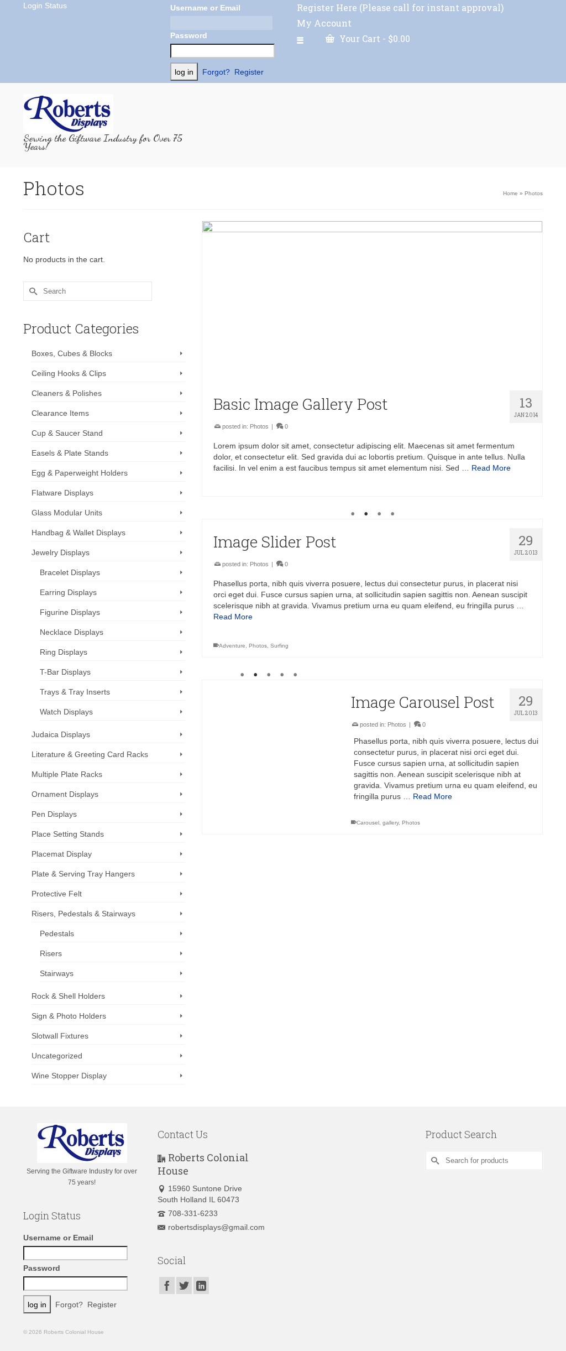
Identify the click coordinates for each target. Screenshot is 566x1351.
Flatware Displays (62, 492)
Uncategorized (57, 1055)
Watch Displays (66, 711)
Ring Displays (63, 652)
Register (249, 71)
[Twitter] (184, 1285)
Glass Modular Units (67, 512)
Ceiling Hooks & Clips (69, 373)
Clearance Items (60, 413)
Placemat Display (62, 853)
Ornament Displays (65, 794)
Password (188, 35)
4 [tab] (392, 514)
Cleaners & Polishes (67, 393)
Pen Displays (54, 814)
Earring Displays (68, 592)
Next (529, 519)
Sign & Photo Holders (69, 1015)
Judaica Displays (61, 734)
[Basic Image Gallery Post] (372, 301)
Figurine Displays (70, 612)
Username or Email (205, 7)
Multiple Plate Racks (67, 774)
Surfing (279, 646)
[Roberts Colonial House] (104, 114)
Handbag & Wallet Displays (78, 532)
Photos (259, 426)
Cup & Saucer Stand (67, 433)
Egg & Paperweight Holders (80, 472)
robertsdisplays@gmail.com (216, 1227)
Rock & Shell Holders (68, 996)
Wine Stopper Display (69, 1075)
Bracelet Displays (70, 572)
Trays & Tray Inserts (75, 691)
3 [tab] (379, 514)
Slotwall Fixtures (60, 1035)
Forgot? (216, 71)
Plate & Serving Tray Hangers (83, 873)
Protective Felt (57, 893)
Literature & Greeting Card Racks (90, 754)
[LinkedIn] (201, 1285)
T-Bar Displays (65, 671)
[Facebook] (167, 1285)
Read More (491, 467)
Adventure (232, 646)
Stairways (57, 973)
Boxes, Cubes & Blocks (72, 353)
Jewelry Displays (61, 552)
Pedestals (57, 933)
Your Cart (373, 38)
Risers (51, 953)
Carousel (368, 823)
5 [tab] (295, 675)
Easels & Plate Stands (70, 452)
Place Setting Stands (68, 834)
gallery (390, 823)
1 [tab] (352, 514)
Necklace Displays (71, 632)
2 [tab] (365, 514)
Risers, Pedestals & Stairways (83, 913)
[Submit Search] (31, 291)
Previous (215, 519)
